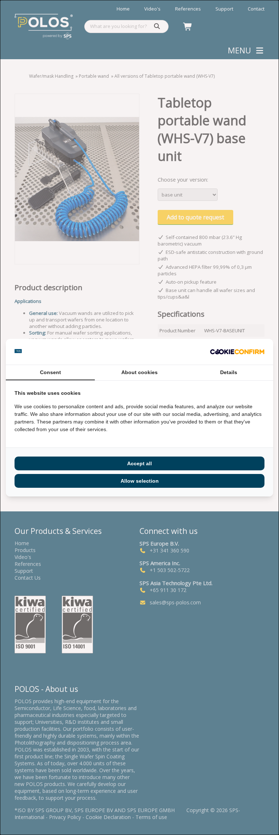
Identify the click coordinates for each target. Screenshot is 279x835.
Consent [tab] (50, 372)
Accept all (139, 463)
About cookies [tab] (139, 372)
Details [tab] (228, 372)
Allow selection (140, 481)
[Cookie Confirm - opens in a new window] (237, 351)
